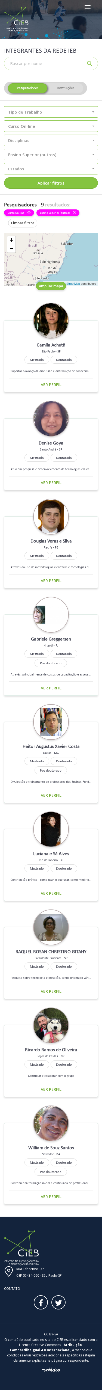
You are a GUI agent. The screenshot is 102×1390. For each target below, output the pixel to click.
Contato (12, 1288)
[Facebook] (41, 1302)
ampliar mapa (51, 285)
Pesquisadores (27, 88)
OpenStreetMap (69, 283)
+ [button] (11, 240)
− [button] (11, 248)
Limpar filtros (22, 222)
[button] (51, 112)
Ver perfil (51, 384)
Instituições (65, 88)
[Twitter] (58, 1302)
